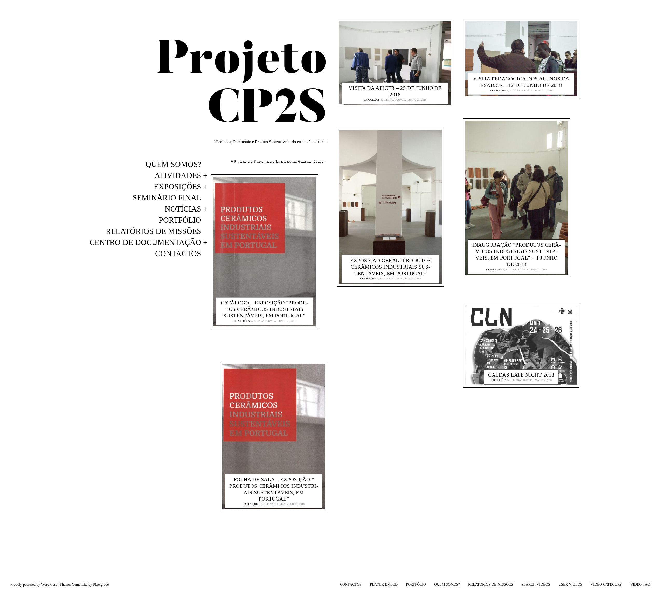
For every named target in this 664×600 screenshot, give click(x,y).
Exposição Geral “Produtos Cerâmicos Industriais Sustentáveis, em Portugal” (390, 267)
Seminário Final (167, 197)
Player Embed (384, 585)
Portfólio (180, 220)
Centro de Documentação (145, 242)
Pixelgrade (101, 585)
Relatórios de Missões (153, 231)
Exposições (177, 186)
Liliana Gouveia (265, 321)
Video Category (606, 585)
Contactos (178, 253)
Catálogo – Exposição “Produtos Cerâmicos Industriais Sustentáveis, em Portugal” (264, 309)
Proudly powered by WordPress (33, 585)
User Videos (570, 585)
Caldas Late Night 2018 (521, 375)
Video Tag (640, 585)
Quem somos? (173, 164)
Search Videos (535, 585)
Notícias (183, 208)
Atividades (178, 175)
